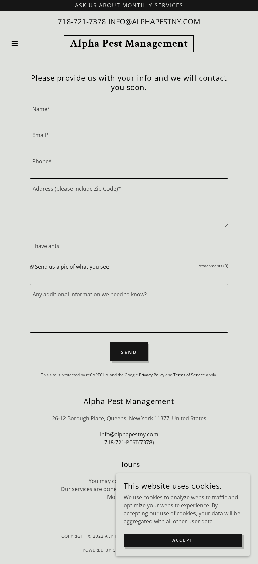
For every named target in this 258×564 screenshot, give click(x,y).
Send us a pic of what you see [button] (72, 266)
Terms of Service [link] (189, 375)
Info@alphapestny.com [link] (129, 434)
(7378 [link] (145, 442)
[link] (129, 44)
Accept (182, 540)
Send (129, 352)
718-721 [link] (114, 442)
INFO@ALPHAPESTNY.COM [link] (154, 21)
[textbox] (129, 109)
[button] (26, 43)
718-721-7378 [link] (82, 21)
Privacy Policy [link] (151, 375)
